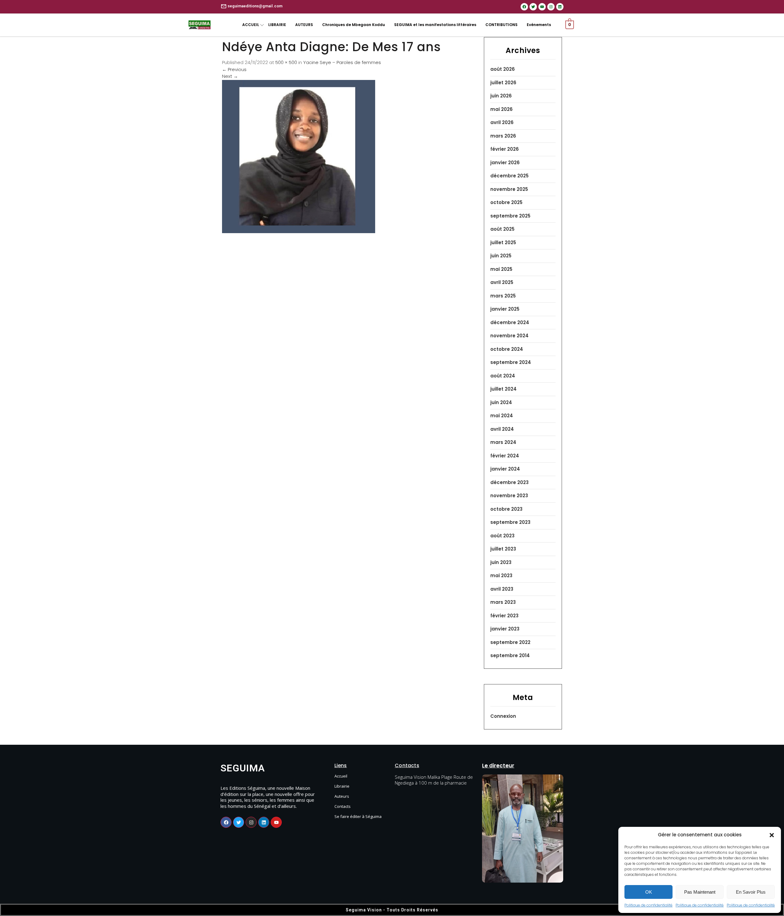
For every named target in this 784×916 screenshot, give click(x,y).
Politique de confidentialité (648, 905)
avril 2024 (502, 429)
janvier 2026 (505, 162)
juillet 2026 (503, 82)
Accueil (340, 776)
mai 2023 (501, 575)
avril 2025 (501, 282)
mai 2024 (501, 415)
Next (230, 76)
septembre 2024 (510, 362)
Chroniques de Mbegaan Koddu (353, 24)
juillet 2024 (503, 389)
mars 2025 (503, 296)
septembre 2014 (510, 655)
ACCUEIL (250, 24)
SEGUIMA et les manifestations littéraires (435, 24)
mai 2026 (501, 109)
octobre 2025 (506, 202)
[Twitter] (533, 6)
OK (648, 892)
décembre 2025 (509, 175)
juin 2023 (500, 562)
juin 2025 (500, 255)
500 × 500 (286, 62)
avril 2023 (501, 589)
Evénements (539, 24)
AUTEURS (304, 24)
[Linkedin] (560, 6)
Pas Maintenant (699, 892)
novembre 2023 (509, 495)
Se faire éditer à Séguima (358, 816)
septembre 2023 (510, 522)
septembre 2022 (510, 642)
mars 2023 (503, 602)
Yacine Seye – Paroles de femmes (342, 62)
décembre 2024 (509, 322)
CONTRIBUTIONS (501, 24)
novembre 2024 (509, 335)
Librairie (341, 786)
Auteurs (341, 796)
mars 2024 (503, 442)
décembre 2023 (509, 482)
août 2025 (502, 229)
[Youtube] (542, 6)
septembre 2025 (510, 216)
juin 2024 (501, 402)
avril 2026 (502, 122)
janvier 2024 (505, 469)
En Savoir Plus (751, 892)
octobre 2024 (506, 349)
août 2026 (502, 69)
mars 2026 (503, 136)
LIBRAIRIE (277, 24)
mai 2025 (501, 269)
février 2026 (504, 149)
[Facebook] (524, 6)
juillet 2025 (503, 242)
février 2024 (504, 455)
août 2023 (502, 535)
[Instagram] (551, 6)
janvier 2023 (504, 629)
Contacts (342, 806)
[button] (772, 835)
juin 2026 (501, 96)
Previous (234, 69)
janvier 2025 (504, 309)
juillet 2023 (503, 549)
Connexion (503, 716)
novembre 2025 (509, 189)
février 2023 (504, 615)
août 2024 (502, 376)
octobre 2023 (506, 509)
